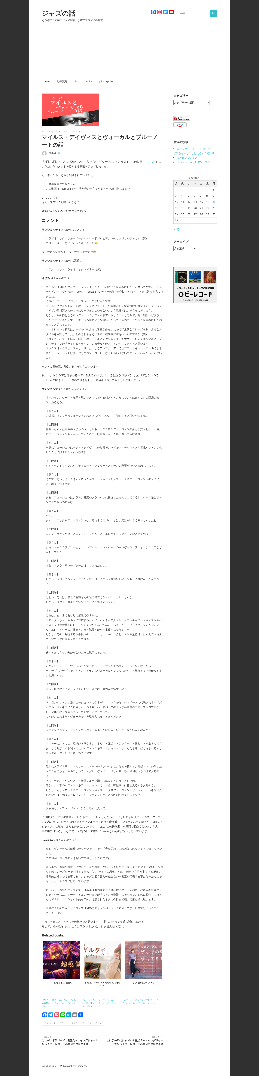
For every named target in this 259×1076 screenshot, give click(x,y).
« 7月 (176, 229)
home (47, 81)
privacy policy (106, 81)
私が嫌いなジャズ (187, 158)
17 (176, 208)
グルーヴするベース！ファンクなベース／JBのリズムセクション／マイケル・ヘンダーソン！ (100, 1003)
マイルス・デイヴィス (72, 131)
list (76, 81)
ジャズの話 (58, 13)
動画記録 (62, 81)
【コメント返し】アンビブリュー (196, 162)
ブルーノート (50, 1023)
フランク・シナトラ (68, 1023)
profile (88, 81)
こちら (152, 162)
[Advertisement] (129, 47)
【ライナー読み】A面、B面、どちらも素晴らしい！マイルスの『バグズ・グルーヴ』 (59, 1003)
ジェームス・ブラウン (91, 1023)
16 (214, 202)
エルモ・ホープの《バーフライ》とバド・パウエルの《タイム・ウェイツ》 (140, 1002)
